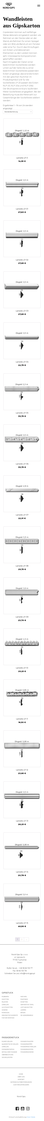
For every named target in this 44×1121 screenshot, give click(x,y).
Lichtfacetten (7, 1007)
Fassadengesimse (27, 1052)
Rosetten (24, 1002)
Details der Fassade (9, 1052)
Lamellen (5, 1004)
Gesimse (5, 1010)
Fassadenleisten (27, 1049)
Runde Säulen (7, 1041)
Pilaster (5, 1002)
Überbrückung (7, 1054)
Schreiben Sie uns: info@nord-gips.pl (19, 973)
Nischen (24, 996)
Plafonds (24, 999)
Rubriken (5, 996)
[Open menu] (38, 5)
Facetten (5, 999)
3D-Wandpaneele (27, 1015)
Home (21, 1074)
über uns (21, 1077)
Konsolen (5, 1012)
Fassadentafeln (8, 1049)
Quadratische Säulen (10, 1044)
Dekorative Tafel (27, 1004)
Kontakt (21, 1079)
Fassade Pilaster (27, 1041)
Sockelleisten (7, 1057)
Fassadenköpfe (26, 1044)
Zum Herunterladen (21, 1085)
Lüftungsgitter (27, 1007)
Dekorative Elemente (10, 1015)
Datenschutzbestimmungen (21, 1082)
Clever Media (31, 1117)
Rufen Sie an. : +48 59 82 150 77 (20, 968)
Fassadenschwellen (28, 1046)
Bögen (23, 1012)
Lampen (23, 1010)
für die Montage (8, 1018)
